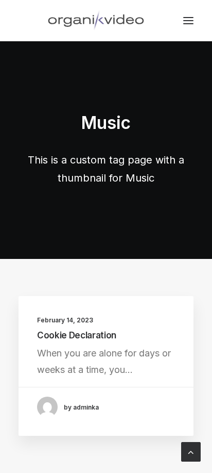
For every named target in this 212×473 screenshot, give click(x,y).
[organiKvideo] (96, 20)
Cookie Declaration (76, 335)
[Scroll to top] (191, 451)
